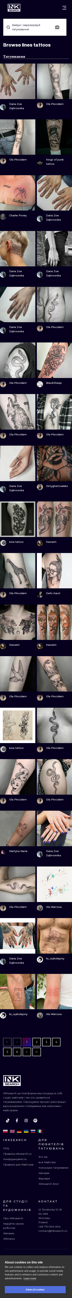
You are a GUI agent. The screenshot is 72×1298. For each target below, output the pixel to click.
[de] (19, 1131)
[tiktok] (7, 1120)
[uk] (26, 1131)
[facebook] (17, 1120)
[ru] (33, 1131)
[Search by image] (57, 27)
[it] (40, 1131)
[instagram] (26, 1120)
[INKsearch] (14, 7)
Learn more (30, 1278)
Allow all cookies (35, 1289)
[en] (12, 1131)
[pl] (5, 1131)
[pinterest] (35, 1120)
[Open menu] (64, 7)
